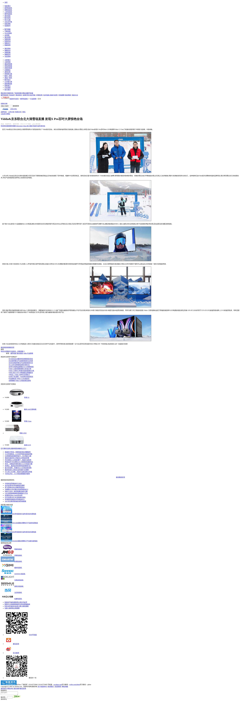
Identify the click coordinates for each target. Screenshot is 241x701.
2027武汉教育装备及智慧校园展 (15, 501)
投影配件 (8, 25)
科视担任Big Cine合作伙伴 (13, 495)
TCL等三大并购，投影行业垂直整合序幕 (18, 472)
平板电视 (8, 31)
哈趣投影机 (18, 599)
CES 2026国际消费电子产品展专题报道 (25, 523)
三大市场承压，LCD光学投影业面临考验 (18, 454)
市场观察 (61, 95)
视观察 (17, 608)
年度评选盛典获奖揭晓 (8, 126)
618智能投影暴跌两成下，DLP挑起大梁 (18, 456)
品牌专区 (4, 112)
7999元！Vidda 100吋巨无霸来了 (19, 374)
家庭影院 (8, 45)
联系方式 (18, 112)
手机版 (31, 93)
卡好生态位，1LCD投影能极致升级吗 (17, 474)
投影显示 (8, 6)
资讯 (23, 112)
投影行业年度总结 (39, 126)
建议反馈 (16, 644)
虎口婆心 (20, 606)
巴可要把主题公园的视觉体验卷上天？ (13, 448)
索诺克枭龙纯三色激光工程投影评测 (17, 458)
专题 (6, 608)
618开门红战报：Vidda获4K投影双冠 (21, 376)
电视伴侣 (8, 41)
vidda (25, 353)
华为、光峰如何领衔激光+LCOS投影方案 (18, 464)
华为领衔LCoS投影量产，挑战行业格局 (18, 460)
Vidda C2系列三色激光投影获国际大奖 (21, 370)
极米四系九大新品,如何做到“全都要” (17, 470)
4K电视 (7, 35)
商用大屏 (18, 602)
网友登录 (4, 93)
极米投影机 (18, 567)
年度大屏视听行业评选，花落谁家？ (13, 351)
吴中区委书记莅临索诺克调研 (15, 485)
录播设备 (8, 52)
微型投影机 (8, 14)
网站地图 (26, 93)
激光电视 (8, 37)
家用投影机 (8, 8)
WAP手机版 (33, 635)
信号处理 (24, 602)
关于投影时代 (42, 686)
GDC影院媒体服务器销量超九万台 (16, 493)
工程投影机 (8, 12)
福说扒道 (14, 606)
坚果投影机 (18, 555)
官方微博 (16, 653)
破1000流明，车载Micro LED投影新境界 (18, 468)
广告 (15, 93)
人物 (9, 608)
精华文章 (20, 604)
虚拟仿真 (8, 72)
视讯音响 (8, 48)
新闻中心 (8, 604)
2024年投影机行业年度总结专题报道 (24, 532)
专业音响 (8, 56)
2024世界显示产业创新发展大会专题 (21, 361)
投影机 (7, 602)
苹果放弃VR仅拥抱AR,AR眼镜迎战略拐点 (19, 462)
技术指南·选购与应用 (50, 95)
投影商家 (68, 95)
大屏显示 (8, 60)
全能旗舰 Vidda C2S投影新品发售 (20, 380)
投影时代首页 (14, 99)
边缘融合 (8, 70)
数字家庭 (8, 29)
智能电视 (8, 39)
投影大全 (75, 95)
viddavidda (13, 109)
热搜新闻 (14, 604)
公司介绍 (11, 112)
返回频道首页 (120, 477)
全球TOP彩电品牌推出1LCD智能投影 (21, 367)
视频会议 (8, 50)
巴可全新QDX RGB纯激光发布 (15, 497)
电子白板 (8, 20)
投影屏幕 (8, 24)
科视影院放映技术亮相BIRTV (15, 499)
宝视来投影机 (18, 580)
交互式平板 (8, 22)
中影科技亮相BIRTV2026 (13, 483)
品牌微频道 (26, 604)
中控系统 (8, 87)
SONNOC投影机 (19, 574)
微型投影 (14, 353)
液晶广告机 (8, 78)
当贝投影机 (18, 592)
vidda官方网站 (5, 114)
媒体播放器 (8, 83)
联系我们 (20, 93)
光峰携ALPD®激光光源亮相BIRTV (16, 489)
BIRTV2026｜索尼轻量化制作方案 (16, 491)
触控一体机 (8, 76)
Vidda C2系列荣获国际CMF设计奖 (20, 368)
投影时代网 (4, 103)
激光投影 (8, 16)
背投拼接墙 (8, 66)
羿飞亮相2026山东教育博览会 (15, 487)
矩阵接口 (8, 85)
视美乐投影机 (18, 586)
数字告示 (8, 80)
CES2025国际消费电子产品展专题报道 (24, 541)
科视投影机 (18, 561)
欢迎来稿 (58, 686)
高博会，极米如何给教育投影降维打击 (18, 466)
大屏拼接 (8, 62)
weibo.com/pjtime (74, 684)
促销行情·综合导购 (29, 95)
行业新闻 (33, 99)
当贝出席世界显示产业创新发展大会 (21, 363)
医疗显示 (8, 89)
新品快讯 (19, 95)
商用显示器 (8, 74)
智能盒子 (8, 43)
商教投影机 (8, 10)
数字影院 (8, 18)
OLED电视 (8, 33)
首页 (6, 2)
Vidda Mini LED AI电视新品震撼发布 (21, 372)
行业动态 (12, 95)
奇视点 (13, 608)
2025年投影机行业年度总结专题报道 (24, 514)
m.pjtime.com (58, 684)
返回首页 (4, 688)
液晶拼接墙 (8, 64)
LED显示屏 (8, 81)
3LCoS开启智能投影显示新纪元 (19, 365)
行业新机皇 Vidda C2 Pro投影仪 (19, 378)
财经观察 (26, 606)
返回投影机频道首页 (7, 347)
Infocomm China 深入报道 (24, 126)
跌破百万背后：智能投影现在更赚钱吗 (18, 452)
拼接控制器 (8, 68)
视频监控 (8, 54)
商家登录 (10, 93)
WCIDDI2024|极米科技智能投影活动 (21, 359)
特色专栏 (8, 606)
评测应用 (39, 95)
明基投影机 (18, 549)
